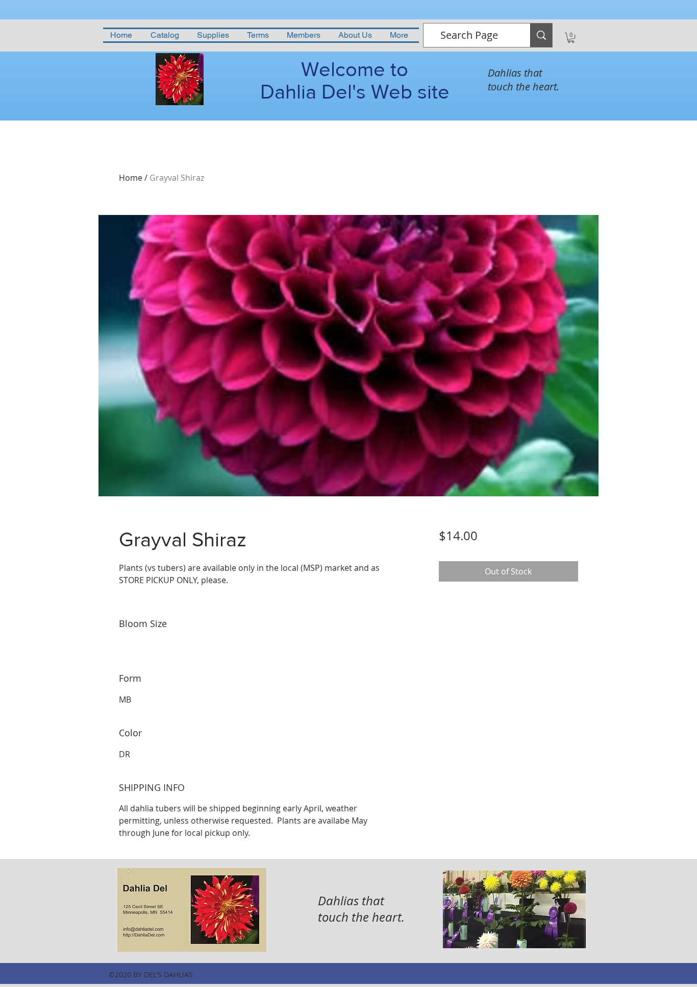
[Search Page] (541, 35)
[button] (571, 38)
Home (130, 177)
